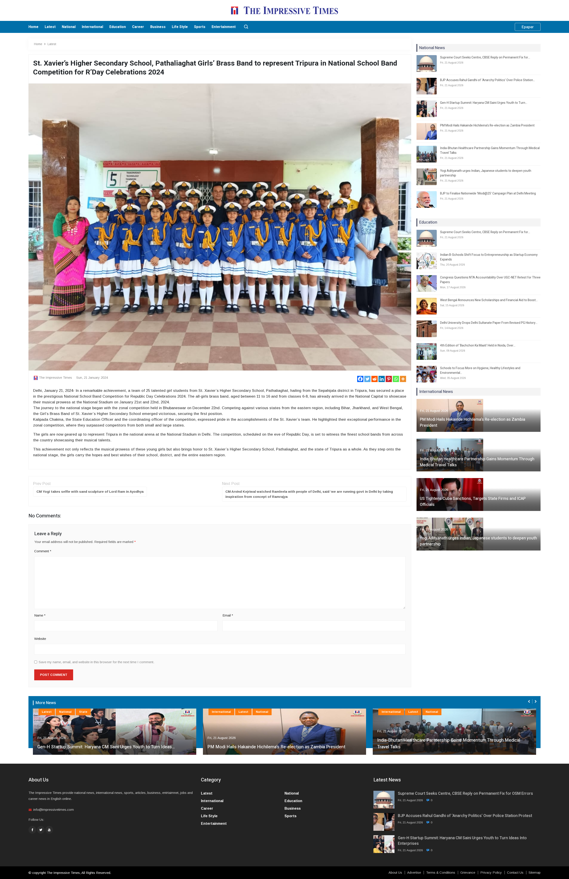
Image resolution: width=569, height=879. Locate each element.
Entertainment (224, 27)
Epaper (528, 27)
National (69, 27)
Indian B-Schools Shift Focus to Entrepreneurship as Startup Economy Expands (489, 257)
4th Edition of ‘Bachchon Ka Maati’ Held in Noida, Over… (477, 345)
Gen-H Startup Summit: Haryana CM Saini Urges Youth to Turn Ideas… (106, 747)
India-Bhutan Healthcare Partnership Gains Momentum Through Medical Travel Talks (490, 150)
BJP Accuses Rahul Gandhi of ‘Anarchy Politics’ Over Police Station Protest (465, 816)
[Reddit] (374, 379)
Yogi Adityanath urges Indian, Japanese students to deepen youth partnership (485, 173)
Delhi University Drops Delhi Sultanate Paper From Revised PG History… (488, 322)
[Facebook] (360, 379)
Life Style (180, 27)
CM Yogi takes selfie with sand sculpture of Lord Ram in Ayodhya (90, 491)
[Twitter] (367, 379)
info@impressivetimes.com (53, 809)
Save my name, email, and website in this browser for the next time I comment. (96, 662)
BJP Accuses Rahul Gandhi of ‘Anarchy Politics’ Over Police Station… (487, 80)
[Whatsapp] (396, 379)
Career (138, 27)
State (83, 711)
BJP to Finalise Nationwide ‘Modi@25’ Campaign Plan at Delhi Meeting (488, 193)
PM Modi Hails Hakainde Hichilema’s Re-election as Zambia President (487, 125)
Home (33, 27)
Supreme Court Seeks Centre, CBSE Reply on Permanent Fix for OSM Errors (465, 793)
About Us (395, 872)
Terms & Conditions (440, 872)
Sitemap (535, 872)
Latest (50, 27)
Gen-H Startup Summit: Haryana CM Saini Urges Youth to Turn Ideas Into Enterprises (462, 840)
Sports (199, 27)
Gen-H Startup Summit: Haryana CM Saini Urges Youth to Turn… (483, 102)
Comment (42, 551)
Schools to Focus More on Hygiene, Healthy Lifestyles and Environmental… (480, 370)
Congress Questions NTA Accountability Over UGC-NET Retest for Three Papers (490, 279)
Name (40, 615)
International (92, 27)
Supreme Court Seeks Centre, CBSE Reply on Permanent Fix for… (485, 57)
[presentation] (529, 701)
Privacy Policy (491, 872)
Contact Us (515, 872)
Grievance (467, 872)
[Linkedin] (382, 379)
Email (227, 615)
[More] (403, 379)
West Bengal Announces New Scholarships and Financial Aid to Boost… (489, 300)
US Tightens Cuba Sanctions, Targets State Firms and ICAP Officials (473, 502)
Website (40, 639)
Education (117, 27)
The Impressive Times (55, 377)
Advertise (414, 872)
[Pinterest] (389, 379)
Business (158, 27)
